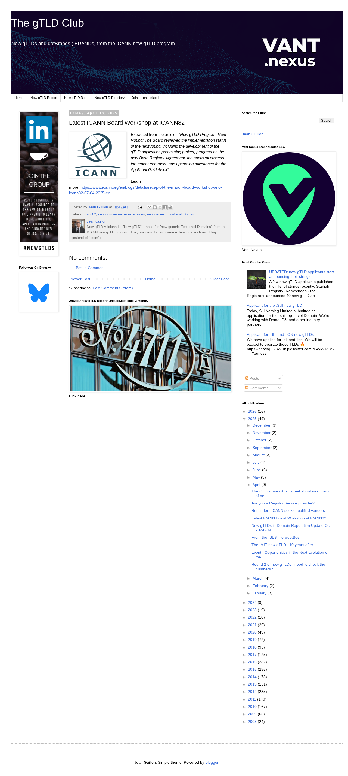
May (257, 477)
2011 (252, 699)
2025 (253, 418)
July (256, 462)
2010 (253, 706)
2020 (253, 632)
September (263, 447)
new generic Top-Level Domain (171, 214)
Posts (253, 378)
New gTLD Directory (110, 98)
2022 (253, 617)
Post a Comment (90, 268)
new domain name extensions (121, 214)
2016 (253, 662)
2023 (253, 610)
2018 (253, 647)
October (260, 440)
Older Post (219, 279)
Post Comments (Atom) (113, 288)
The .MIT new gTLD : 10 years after (282, 545)
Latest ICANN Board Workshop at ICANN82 (288, 518)
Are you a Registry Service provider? (283, 503)
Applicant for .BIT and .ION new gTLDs (280, 334)
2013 (253, 684)
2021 (253, 625)
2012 (253, 691)
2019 (253, 639)
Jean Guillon (252, 134)
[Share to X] (160, 207)
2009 (253, 714)
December (262, 425)
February (261, 585)
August (259, 455)
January (260, 593)
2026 (253, 411)
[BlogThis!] (154, 207)
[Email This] (149, 207)
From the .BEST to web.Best (275, 537)
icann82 (90, 214)
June (257, 470)
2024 (253, 602)
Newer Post (80, 279)
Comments (258, 388)
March (259, 578)
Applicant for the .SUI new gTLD (274, 305)
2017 (253, 654)
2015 (253, 669)
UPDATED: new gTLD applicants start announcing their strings (301, 274)
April (257, 484)
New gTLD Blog (76, 98)
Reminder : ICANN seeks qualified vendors (288, 510)
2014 (253, 677)
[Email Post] (140, 207)
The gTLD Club (47, 23)
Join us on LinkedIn (146, 98)
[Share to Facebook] (165, 207)
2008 (253, 721)
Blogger (211, 762)
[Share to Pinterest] (170, 207)
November (262, 432)
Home (18, 98)
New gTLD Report (43, 98)
